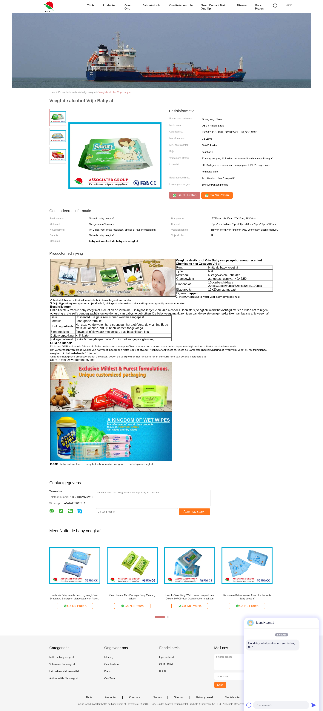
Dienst (107, 671)
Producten (109, 5)
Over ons (127, 7)
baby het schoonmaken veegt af (105, 463)
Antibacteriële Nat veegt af (63, 678)
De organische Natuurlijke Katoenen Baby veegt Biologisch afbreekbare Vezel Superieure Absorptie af (247, 597)
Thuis (90, 5)
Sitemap (179, 697)
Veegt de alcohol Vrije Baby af (115, 92)
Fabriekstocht (152, 5)
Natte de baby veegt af (61, 657)
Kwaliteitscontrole (181, 5)
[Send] (314, 705)
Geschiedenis (111, 664)
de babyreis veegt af (141, 463)
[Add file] (249, 705)
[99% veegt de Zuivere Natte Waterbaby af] (189, 565)
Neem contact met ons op (213, 7)
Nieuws (242, 5)
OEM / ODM (166, 664)
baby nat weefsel (70, 463)
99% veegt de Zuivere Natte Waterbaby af (189, 595)
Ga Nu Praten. (259, 7)
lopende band (166, 657)
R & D (162, 671)
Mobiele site (232, 697)
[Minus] (313, 623)
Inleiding (108, 657)
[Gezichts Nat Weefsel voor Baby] (74, 565)
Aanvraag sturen (194, 511)
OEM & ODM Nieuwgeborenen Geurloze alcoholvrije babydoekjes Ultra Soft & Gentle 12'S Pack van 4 (132, 597)
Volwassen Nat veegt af (62, 664)
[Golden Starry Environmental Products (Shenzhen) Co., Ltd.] (49, 6)
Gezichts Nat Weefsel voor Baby (75, 595)
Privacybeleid (204, 697)
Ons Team (110, 678)
